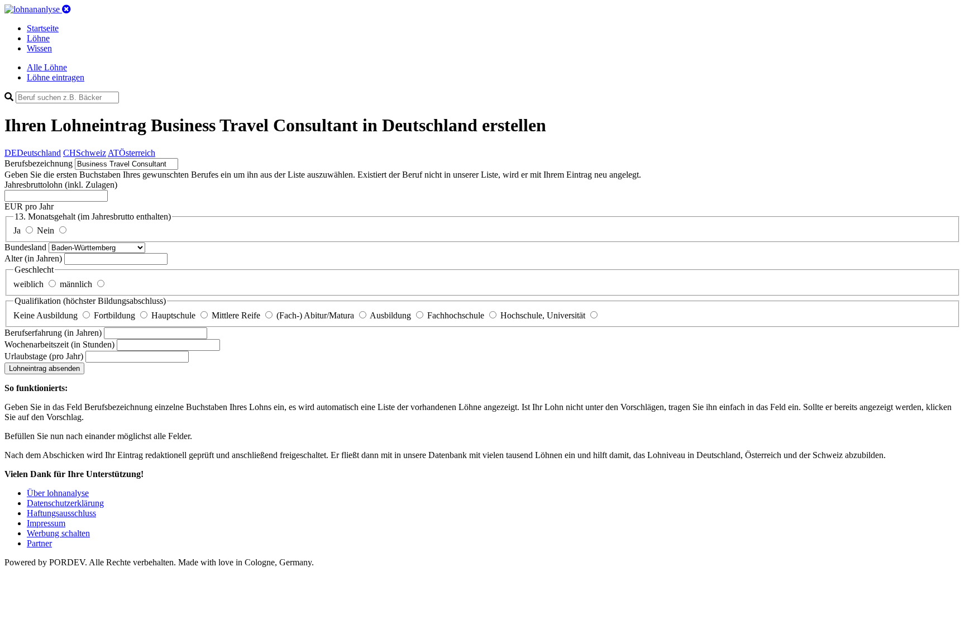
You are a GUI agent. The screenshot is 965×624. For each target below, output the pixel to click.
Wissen (39, 48)
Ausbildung (391, 315)
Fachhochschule (456, 315)
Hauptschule (174, 315)
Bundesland (26, 247)
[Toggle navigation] (66, 9)
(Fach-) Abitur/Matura (316, 315)
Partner (39, 543)
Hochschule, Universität (543, 315)
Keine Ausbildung (46, 315)
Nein (46, 230)
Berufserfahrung (53, 332)
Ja (18, 230)
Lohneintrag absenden (44, 368)
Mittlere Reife (237, 315)
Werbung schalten (58, 533)
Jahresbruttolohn (60, 184)
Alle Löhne (47, 67)
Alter (33, 258)
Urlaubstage (43, 356)
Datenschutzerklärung (65, 503)
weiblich (29, 284)
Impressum (46, 523)
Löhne (38, 38)
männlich (77, 284)
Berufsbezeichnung (38, 163)
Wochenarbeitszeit (59, 344)
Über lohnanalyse (58, 493)
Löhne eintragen (55, 77)
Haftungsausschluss (61, 513)
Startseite (43, 28)
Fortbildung (115, 315)
